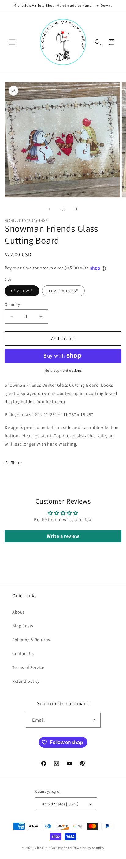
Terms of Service (28, 667)
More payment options (63, 370)
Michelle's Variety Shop (53, 848)
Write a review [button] (63, 536)
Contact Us (23, 653)
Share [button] (16, 462)
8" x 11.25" (22, 291)
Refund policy (25, 681)
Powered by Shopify (88, 848)
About (18, 612)
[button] (12, 42)
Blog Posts (22, 626)
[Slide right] (76, 209)
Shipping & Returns (31, 639)
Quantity (12, 304)
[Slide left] (49, 209)
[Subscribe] (93, 720)
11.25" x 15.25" (63, 291)
